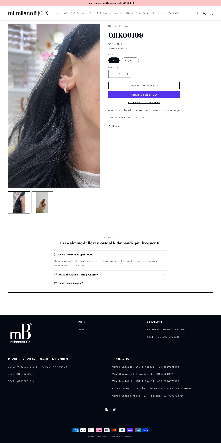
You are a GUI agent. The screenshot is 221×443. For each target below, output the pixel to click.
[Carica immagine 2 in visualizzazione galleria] (42, 202)
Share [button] (115, 126)
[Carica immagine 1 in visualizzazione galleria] (19, 202)
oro (114, 60)
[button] (75, 13)
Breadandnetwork (126, 436)
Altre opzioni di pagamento (144, 102)
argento (130, 60)
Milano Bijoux (102, 436)
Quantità (113, 67)
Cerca (81, 329)
